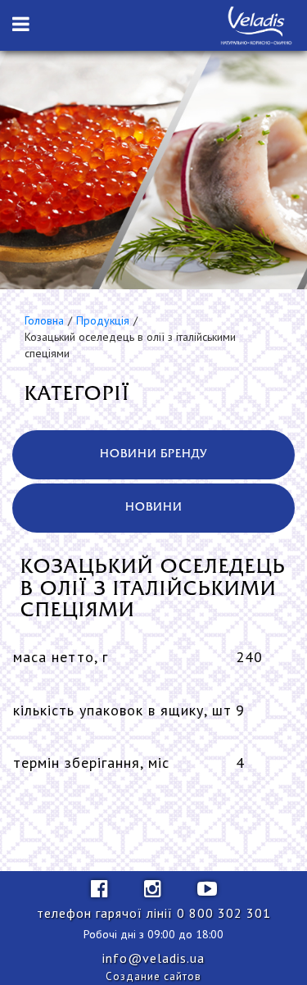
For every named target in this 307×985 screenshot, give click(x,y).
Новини (154, 507)
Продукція (102, 320)
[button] (20, 24)
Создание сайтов (153, 976)
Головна (44, 320)
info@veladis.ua (153, 958)
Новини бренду (153, 454)
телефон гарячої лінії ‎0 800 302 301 (154, 913)
